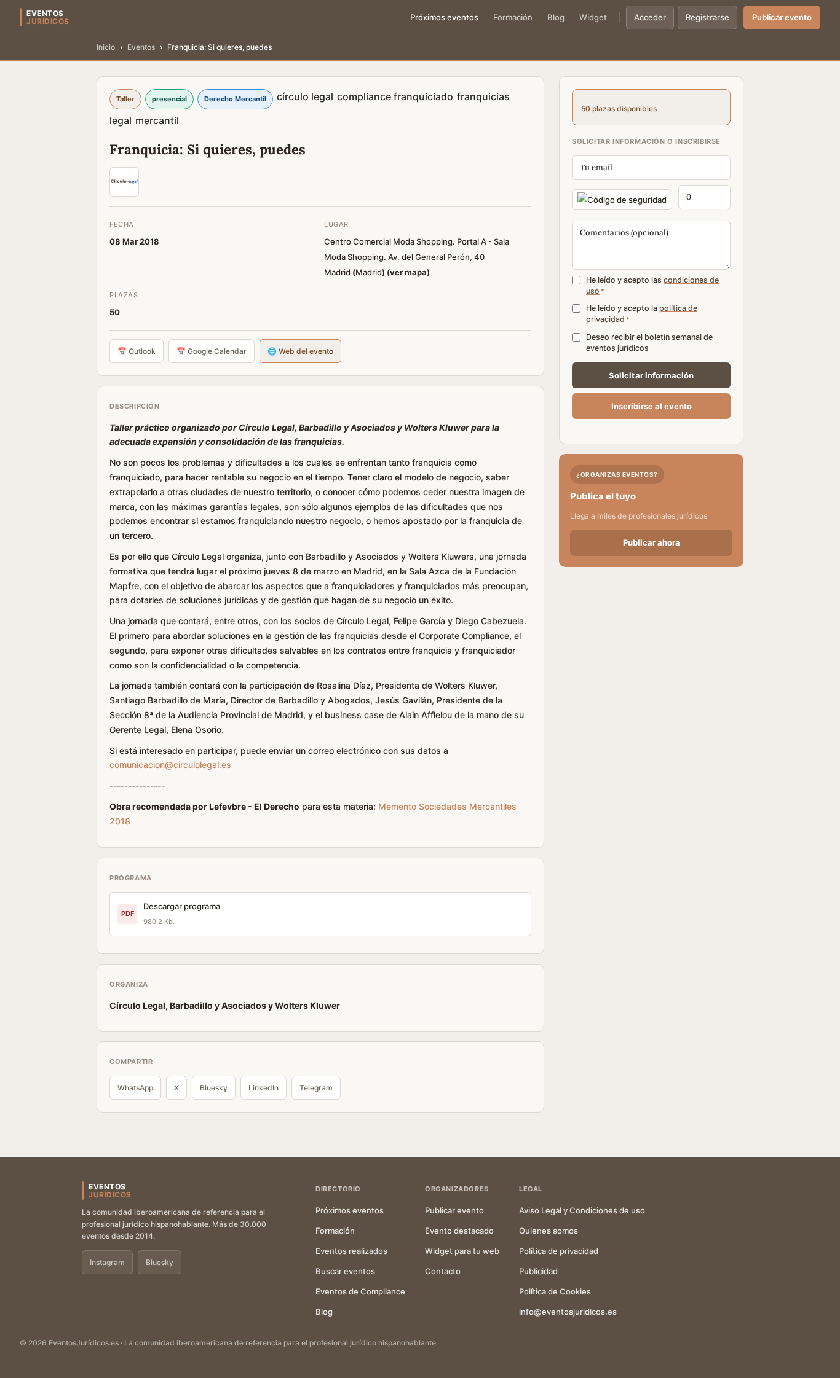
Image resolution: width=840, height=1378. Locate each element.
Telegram (316, 1087)
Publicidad (538, 1271)
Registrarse (707, 17)
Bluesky (214, 1087)
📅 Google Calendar (211, 351)
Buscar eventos (345, 1271)
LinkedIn (263, 1087)
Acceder (650, 17)
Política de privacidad (558, 1251)
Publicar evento (782, 17)
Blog (556, 17)
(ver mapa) (408, 272)
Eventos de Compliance (360, 1291)
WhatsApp (135, 1087)
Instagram (107, 1262)
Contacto (443, 1271)
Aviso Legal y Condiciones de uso (582, 1210)
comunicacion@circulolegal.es (170, 764)
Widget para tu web (462, 1251)
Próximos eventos (444, 17)
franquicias (483, 96)
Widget (593, 17)
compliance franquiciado (395, 96)
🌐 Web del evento (300, 351)
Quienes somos (548, 1230)
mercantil (157, 120)
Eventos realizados (351, 1251)
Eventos (141, 47)
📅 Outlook (136, 351)
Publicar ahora (651, 542)
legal (120, 120)
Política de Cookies (555, 1291)
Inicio (106, 47)
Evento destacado (459, 1230)
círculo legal (305, 96)
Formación (513, 17)
